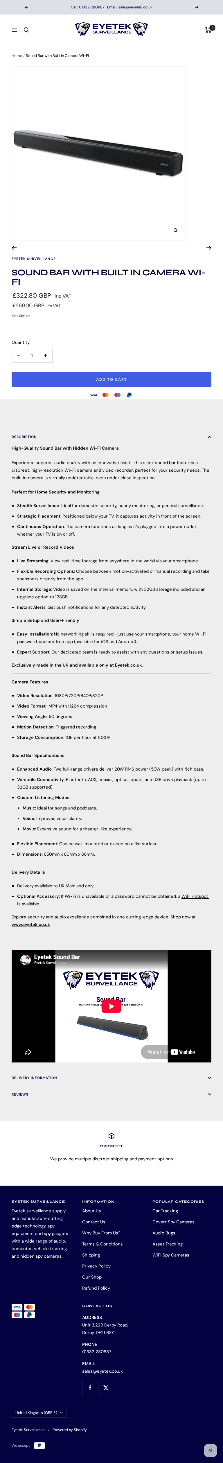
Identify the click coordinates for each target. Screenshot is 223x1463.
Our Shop (92, 1277)
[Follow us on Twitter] (106, 1388)
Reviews (20, 1094)
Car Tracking (165, 1211)
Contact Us (93, 1222)
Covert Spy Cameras (173, 1222)
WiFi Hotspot (195, 896)
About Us (91, 1211)
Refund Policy (96, 1288)
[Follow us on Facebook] (90, 1388)
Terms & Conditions (102, 1244)
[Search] (26, 30)
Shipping (91, 1255)
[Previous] (14, 248)
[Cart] (208, 30)
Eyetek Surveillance (34, 258)
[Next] (208, 248)
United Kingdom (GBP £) (36, 1412)
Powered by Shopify (70, 1429)
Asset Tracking (167, 1244)
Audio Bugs (163, 1233)
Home (17, 55)
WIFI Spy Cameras (170, 1255)
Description (24, 437)
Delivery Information (34, 1078)
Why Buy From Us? (101, 1233)
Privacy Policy (96, 1266)
